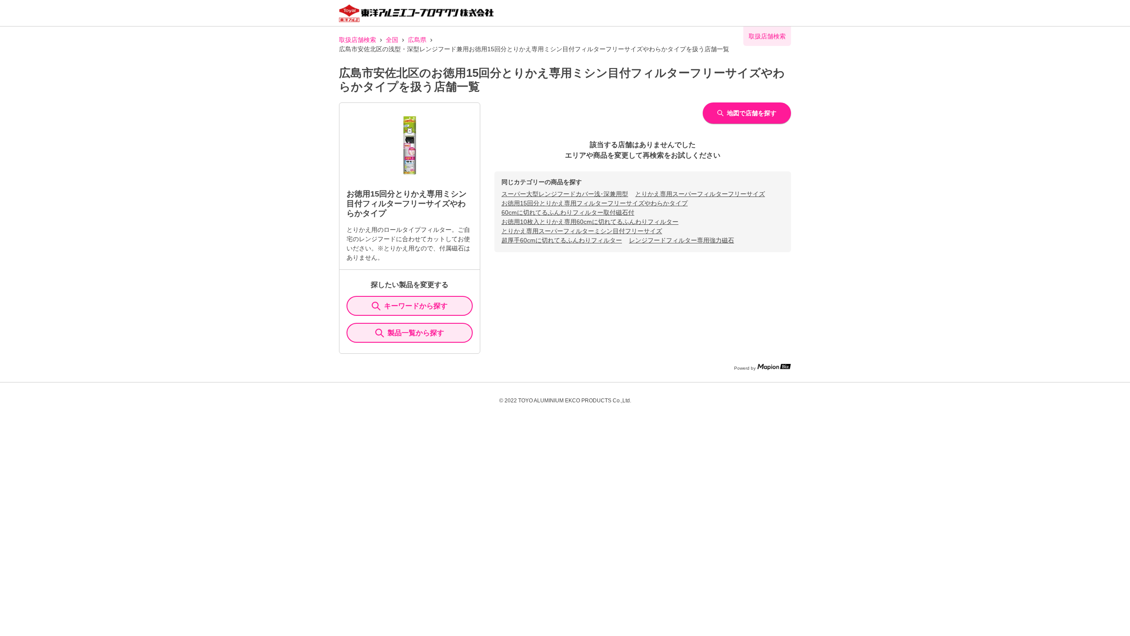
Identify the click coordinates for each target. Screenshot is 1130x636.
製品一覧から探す (416, 333)
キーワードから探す (416, 306)
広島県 (417, 39)
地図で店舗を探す (751, 113)
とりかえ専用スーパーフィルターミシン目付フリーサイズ (581, 231)
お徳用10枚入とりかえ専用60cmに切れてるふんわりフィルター (589, 221)
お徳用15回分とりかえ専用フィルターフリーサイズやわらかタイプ (594, 203)
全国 (392, 39)
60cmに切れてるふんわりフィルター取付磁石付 (567, 212)
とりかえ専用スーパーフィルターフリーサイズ (700, 193)
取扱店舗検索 (357, 39)
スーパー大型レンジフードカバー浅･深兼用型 (564, 193)
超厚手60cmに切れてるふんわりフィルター (561, 240)
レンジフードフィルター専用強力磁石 (681, 240)
